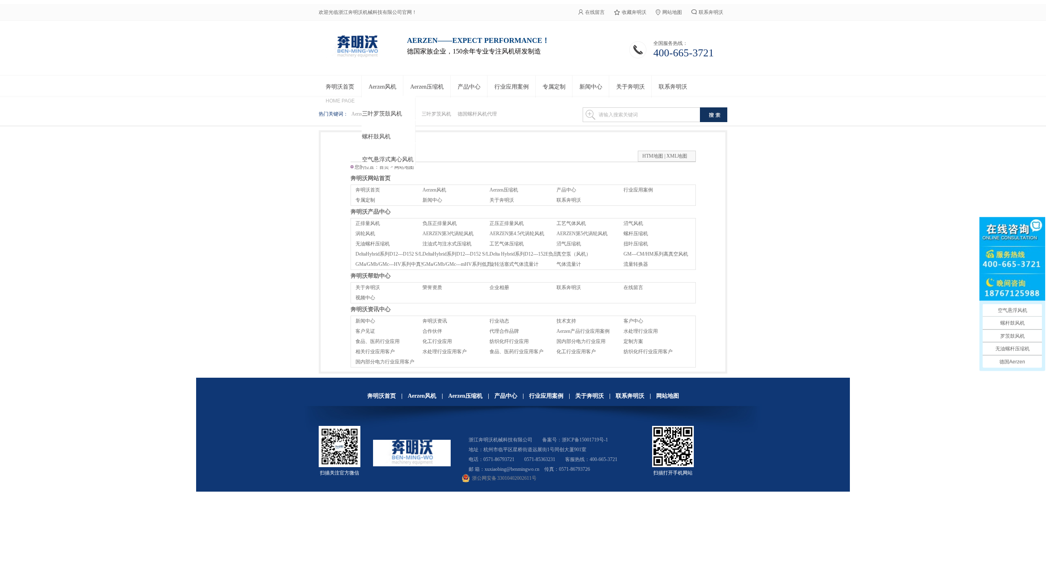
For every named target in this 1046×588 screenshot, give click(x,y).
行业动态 (499, 321)
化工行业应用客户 (576, 351)
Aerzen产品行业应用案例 (583, 331)
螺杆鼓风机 (376, 137)
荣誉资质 (432, 287)
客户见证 (365, 331)
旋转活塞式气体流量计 (514, 264)
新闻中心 (432, 200)
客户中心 (633, 321)
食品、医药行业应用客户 (516, 351)
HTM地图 (652, 156)
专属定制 (365, 200)
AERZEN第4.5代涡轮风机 (516, 233)
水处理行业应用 (641, 331)
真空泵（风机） (574, 254)
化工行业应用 (437, 341)
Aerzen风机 (434, 190)
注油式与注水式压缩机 (447, 244)
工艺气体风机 (571, 223)
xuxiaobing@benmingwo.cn (512, 469)
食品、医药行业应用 (377, 341)
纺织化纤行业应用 (509, 341)
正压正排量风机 (506, 223)
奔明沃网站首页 (371, 178)
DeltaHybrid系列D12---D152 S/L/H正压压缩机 (470, 254)
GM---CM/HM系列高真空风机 (656, 254)
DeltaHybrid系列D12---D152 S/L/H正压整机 (401, 254)
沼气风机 (633, 223)
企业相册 (499, 287)
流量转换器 (636, 264)
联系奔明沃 (711, 12)
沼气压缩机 (569, 244)
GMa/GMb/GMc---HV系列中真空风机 (395, 264)
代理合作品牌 (504, 331)
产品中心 (566, 190)
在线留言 (595, 12)
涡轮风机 (365, 233)
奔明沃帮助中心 (371, 276)
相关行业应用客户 (375, 351)
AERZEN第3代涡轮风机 (448, 233)
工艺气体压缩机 (506, 244)
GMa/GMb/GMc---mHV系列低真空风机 (464, 264)
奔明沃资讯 (434, 321)
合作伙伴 (432, 331)
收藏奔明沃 (634, 12)
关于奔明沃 (501, 200)
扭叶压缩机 (636, 244)
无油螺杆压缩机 (372, 244)
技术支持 (566, 321)
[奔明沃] (357, 57)
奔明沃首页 (367, 190)
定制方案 (633, 341)
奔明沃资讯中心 (371, 309)
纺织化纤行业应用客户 (648, 351)
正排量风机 (367, 223)
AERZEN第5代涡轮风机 (582, 233)
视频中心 (365, 298)
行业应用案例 (638, 190)
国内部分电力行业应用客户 (384, 362)
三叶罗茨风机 (436, 114)
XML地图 (676, 156)
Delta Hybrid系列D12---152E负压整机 (528, 254)
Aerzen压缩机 (503, 190)
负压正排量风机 (439, 223)
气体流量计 (569, 264)
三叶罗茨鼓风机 (382, 114)
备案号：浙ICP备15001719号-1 (575, 440)
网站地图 (672, 12)
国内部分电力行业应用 (581, 341)
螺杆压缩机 (636, 233)
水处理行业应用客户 (444, 351)
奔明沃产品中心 (371, 212)
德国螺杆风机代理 (477, 114)
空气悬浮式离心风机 (387, 159)
